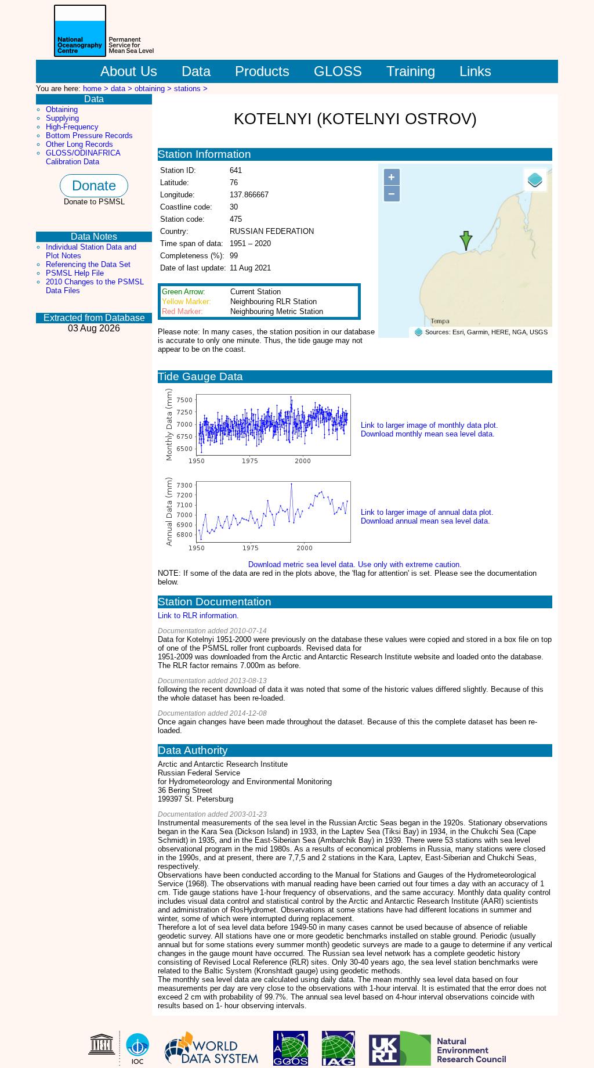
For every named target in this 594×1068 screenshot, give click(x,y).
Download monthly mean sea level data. (428, 434)
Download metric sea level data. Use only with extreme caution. (355, 564)
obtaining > (154, 88)
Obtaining (62, 109)
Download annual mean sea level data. (425, 521)
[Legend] (535, 180)
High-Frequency (72, 126)
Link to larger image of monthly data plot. (429, 425)
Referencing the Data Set (88, 264)
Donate (94, 185)
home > (97, 88)
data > (123, 88)
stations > (191, 88)
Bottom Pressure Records (89, 135)
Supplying (62, 118)
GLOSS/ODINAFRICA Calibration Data (83, 157)
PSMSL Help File (75, 273)
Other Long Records (79, 144)
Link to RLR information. (198, 615)
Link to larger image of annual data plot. (427, 512)
